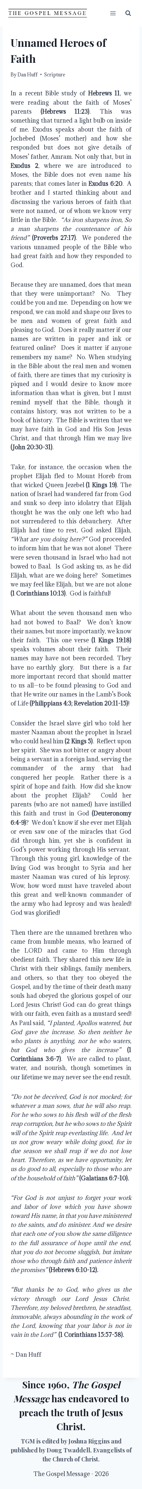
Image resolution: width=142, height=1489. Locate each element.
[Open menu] (113, 13)
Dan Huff (28, 74)
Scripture (54, 74)
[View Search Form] (128, 13)
